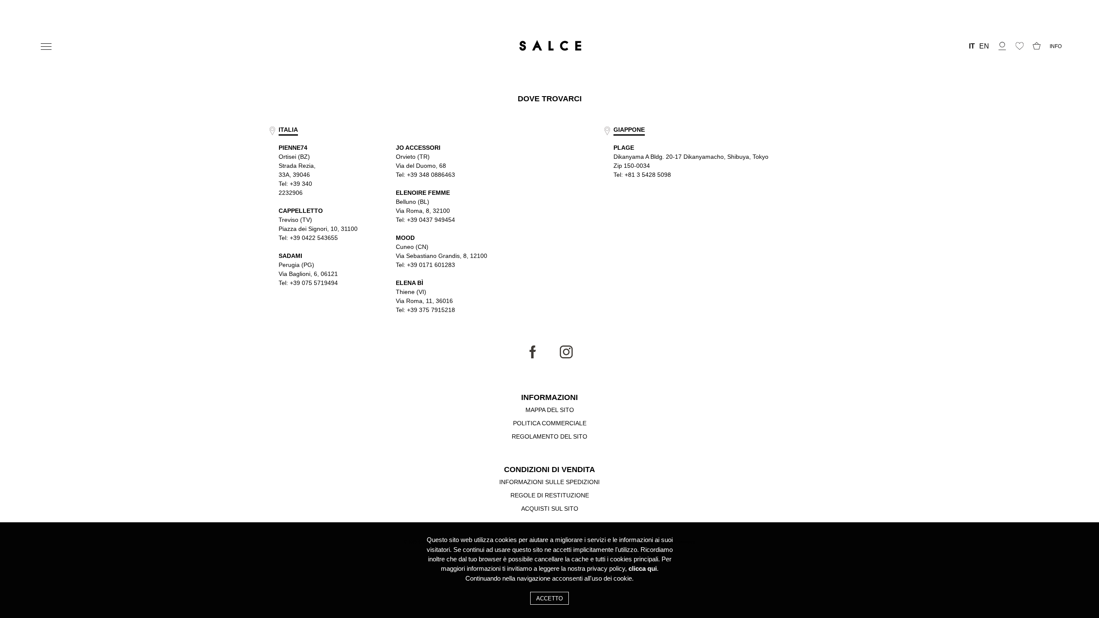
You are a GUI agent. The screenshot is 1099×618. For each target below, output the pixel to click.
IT (972, 46)
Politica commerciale (549, 423)
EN (984, 46)
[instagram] (566, 356)
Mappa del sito (549, 409)
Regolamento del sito (549, 436)
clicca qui (642, 569)
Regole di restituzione (549, 495)
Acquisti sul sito (549, 508)
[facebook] (532, 356)
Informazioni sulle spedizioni (549, 482)
